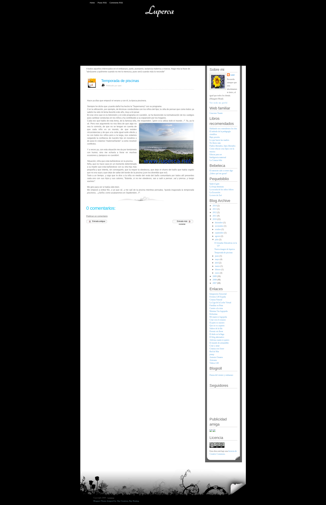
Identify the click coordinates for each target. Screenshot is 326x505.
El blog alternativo (217, 337)
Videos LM (214, 363)
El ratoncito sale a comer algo (221, 170)
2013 (215, 209)
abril (217, 263)
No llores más (215, 143)
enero (217, 273)
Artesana (213, 360)
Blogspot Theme (99, 501)
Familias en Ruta (216, 305)
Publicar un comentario (97, 216)
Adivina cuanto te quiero (219, 340)
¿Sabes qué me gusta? (218, 173)
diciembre (219, 222)
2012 (215, 212)
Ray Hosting (134, 501)
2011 (215, 216)
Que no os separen (217, 325)
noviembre (219, 226)
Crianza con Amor (217, 348)
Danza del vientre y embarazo (221, 375)
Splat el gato (214, 184)
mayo (217, 259)
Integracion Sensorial (218, 294)
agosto (218, 236)
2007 (215, 283)
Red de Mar (214, 351)
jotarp (212, 354)
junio (217, 256)
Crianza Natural (216, 299)
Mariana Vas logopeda (219, 311)
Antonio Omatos (216, 357)
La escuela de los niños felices (222, 189)
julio (217, 239)
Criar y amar (215, 346)
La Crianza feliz (216, 160)
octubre (218, 229)
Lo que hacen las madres (219, 140)
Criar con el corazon (218, 320)
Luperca (159, 10)
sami (232, 75)
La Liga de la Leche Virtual (220, 302)
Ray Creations (122, 501)
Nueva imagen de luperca (224, 249)
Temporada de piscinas (120, 81)
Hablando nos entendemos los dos (223, 128)
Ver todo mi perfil (219, 103)
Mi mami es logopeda (218, 317)
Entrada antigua (98, 221)
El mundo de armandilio (219, 343)
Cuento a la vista (216, 308)
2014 (215, 205)
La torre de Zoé (216, 195)
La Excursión (215, 192)
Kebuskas (214, 314)
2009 (215, 276)
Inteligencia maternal (218, 157)
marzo (217, 266)
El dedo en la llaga (217, 334)
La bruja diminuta (217, 186)
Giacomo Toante (216, 113)
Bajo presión (215, 137)
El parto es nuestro (217, 323)
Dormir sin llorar (216, 331)
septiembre (219, 233)
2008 (215, 280)
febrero (218, 269)
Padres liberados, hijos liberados (223, 146)
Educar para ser (216, 154)
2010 (215, 219)
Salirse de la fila (216, 328)
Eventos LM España (218, 297)
